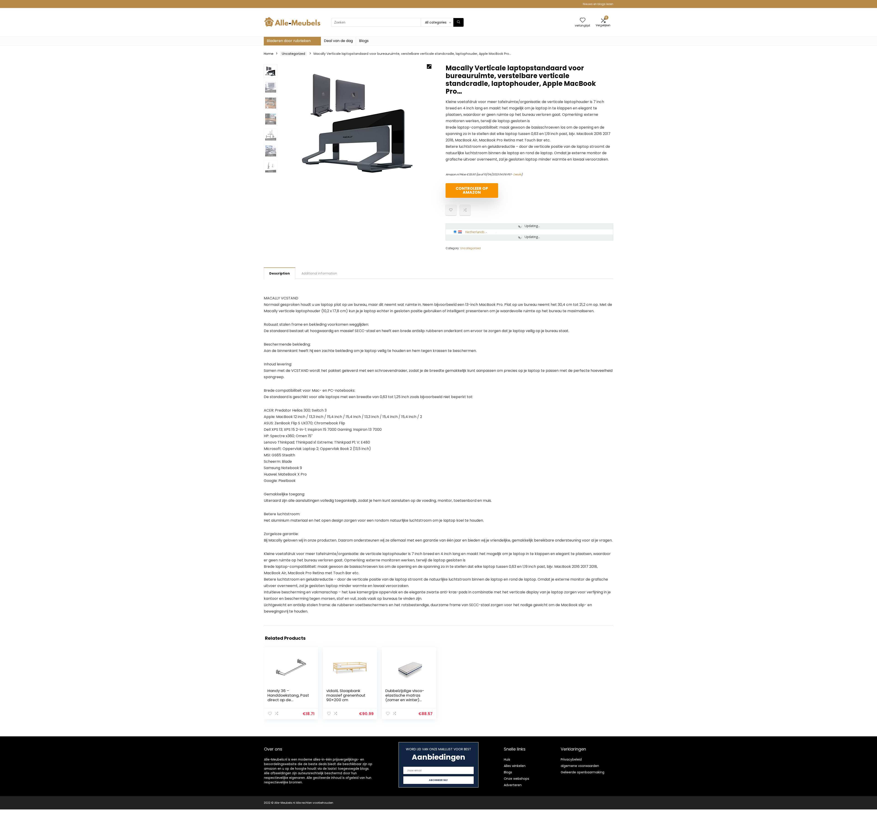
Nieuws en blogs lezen (598, 4)
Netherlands (475, 232)
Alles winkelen (515, 766)
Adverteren (513, 785)
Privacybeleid (571, 759)
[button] (429, 66)
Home (268, 53)
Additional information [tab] (319, 273)
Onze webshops (516, 778)
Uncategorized (293, 53)
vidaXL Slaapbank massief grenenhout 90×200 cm (345, 695)
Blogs (364, 40)
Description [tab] (279, 273)
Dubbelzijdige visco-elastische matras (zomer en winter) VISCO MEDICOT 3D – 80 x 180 (404, 700)
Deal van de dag (338, 40)
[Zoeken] (458, 22)
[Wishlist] (582, 20)
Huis (507, 759)
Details (517, 174)
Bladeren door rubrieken (289, 40)
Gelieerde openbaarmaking (582, 772)
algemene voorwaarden (580, 766)
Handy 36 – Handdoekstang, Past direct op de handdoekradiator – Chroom (288, 700)
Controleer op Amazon (472, 190)
